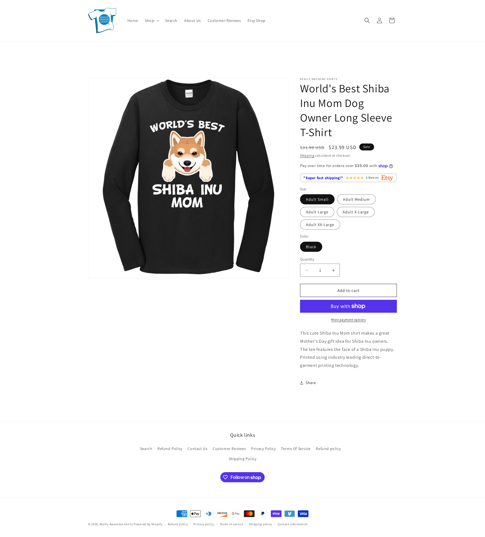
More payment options (348, 319)
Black (311, 246)
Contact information (293, 524)
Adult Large (317, 211)
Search (146, 448)
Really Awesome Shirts (116, 524)
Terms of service (231, 524)
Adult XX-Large (320, 224)
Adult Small (317, 199)
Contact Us (197, 448)
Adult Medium (356, 199)
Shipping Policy (243, 458)
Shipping (307, 155)
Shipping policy (260, 524)
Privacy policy (203, 524)
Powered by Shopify (148, 524)
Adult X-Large (356, 211)
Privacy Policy (263, 448)
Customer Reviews (229, 448)
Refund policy (328, 448)
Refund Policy (169, 448)
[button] (151, 20)
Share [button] (311, 382)
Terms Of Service (296, 448)
